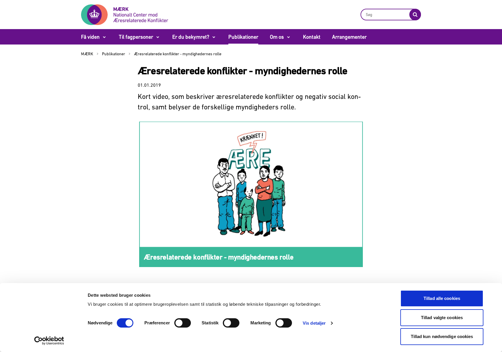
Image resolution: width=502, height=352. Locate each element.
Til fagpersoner (136, 37)
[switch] (182, 323)
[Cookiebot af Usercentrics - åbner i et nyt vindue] (49, 340)
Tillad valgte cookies (442, 317)
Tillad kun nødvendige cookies (442, 336)
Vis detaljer (314, 323)
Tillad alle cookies (442, 298)
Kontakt (311, 37)
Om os (277, 37)
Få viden (90, 37)
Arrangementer (349, 37)
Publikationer (243, 37)
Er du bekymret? (190, 37)
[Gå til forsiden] (124, 14)
